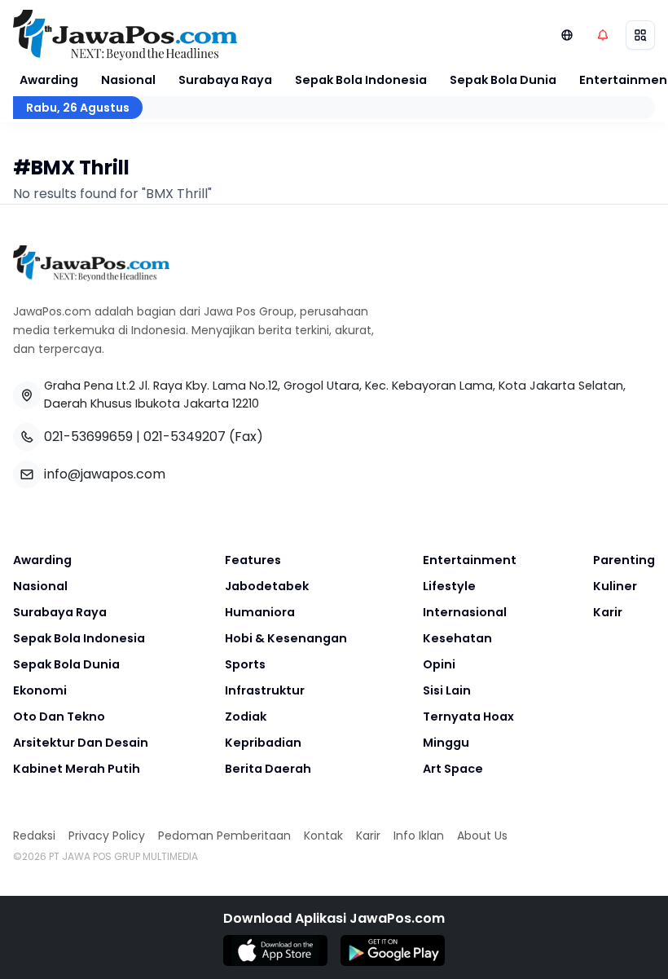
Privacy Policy (106, 835)
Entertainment (469, 560)
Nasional (128, 80)
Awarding (49, 80)
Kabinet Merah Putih (76, 769)
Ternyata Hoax (468, 716)
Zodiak (245, 716)
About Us (482, 835)
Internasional (465, 612)
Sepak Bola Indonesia (361, 80)
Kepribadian (263, 742)
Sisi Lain (447, 690)
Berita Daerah (268, 769)
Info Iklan (418, 835)
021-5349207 (184, 436)
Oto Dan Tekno (59, 716)
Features (253, 560)
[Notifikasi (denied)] (603, 35)
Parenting (624, 560)
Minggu (446, 742)
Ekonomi (40, 690)
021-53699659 (88, 436)
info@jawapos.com (104, 474)
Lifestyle (449, 586)
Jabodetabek (267, 586)
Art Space (453, 769)
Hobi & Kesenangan (286, 638)
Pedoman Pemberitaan (224, 835)
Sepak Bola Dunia (503, 80)
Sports (245, 664)
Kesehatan (457, 638)
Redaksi (34, 835)
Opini (439, 664)
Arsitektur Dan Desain (80, 742)
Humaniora (260, 612)
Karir (607, 612)
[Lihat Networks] (567, 35)
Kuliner (615, 586)
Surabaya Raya (225, 80)
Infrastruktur (265, 690)
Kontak (323, 835)
